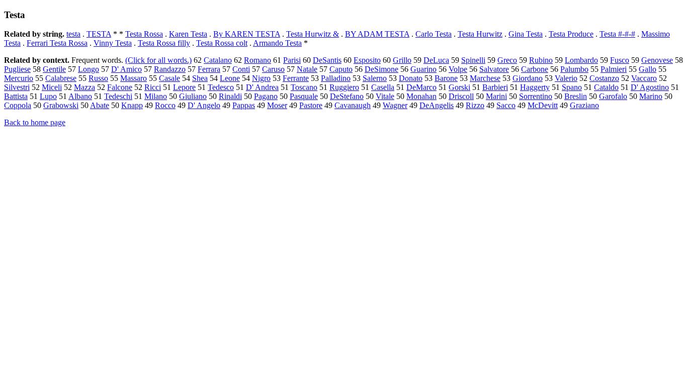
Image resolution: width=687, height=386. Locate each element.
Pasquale (304, 96)
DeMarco (421, 87)
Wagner (395, 105)
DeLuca (436, 60)
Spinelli (473, 60)
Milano (155, 96)
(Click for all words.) (158, 60)
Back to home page (34, 122)
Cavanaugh (352, 105)
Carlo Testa (433, 34)
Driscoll (461, 96)
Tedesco (221, 87)
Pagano (266, 96)
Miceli (52, 87)
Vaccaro (644, 78)
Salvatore (494, 69)
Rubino (541, 60)
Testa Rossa (144, 34)
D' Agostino (650, 87)
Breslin (575, 96)
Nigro (261, 78)
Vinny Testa (113, 43)
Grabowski (60, 105)
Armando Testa (277, 43)
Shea (200, 78)
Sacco (506, 105)
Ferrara (209, 69)
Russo (98, 78)
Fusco (619, 60)
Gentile (54, 69)
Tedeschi (118, 96)
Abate (99, 105)
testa (73, 34)
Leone (230, 78)
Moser (277, 105)
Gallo (647, 69)
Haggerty (535, 87)
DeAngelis (436, 105)
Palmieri (613, 69)
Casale (169, 78)
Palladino (336, 78)
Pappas (243, 105)
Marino (650, 96)
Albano (80, 96)
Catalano (218, 60)
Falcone (119, 87)
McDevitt (543, 105)
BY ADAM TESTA (377, 34)
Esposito (367, 60)
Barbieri (495, 87)
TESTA (99, 34)
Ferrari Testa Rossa (57, 43)
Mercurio (18, 78)
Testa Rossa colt (221, 43)
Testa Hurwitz (480, 34)
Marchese (485, 78)
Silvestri (17, 87)
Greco (507, 60)
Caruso (273, 69)
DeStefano (347, 96)
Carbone (534, 69)
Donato (410, 78)
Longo (88, 69)
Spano (572, 87)
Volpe (458, 69)
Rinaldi (230, 96)
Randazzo (170, 69)
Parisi (292, 60)
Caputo (341, 69)
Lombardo (581, 60)
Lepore (184, 87)
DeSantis (327, 60)
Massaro (133, 78)
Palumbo (574, 69)
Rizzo (475, 105)
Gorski (459, 87)
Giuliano (193, 96)
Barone (446, 78)
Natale (307, 69)
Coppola (17, 105)
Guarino (423, 69)
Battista (16, 96)
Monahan (421, 96)
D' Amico (126, 69)
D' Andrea (262, 87)
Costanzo (604, 78)
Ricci (152, 87)
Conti (241, 69)
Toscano (304, 87)
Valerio (566, 78)
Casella (382, 87)
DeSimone (381, 69)
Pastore (310, 105)
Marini (496, 96)
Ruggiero (344, 87)
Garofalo (613, 96)
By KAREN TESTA (246, 34)
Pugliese (17, 69)
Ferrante (296, 78)
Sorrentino (535, 96)
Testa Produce (571, 34)
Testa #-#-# (617, 34)
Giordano (527, 78)
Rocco (165, 105)
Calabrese (60, 78)
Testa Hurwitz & (312, 34)
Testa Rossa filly (164, 43)
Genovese (657, 60)
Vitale (385, 96)
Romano (257, 60)
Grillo (402, 60)
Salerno (375, 78)
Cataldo (606, 87)
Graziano (584, 105)
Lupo (48, 96)
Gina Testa (525, 34)
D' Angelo (204, 105)
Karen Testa (188, 34)
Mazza (84, 87)
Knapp (132, 105)
